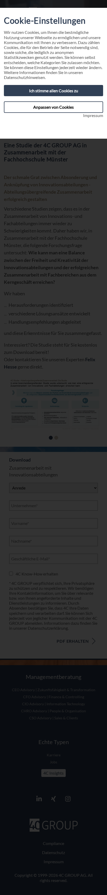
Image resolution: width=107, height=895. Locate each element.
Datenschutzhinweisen (24, 77)
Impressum (93, 115)
